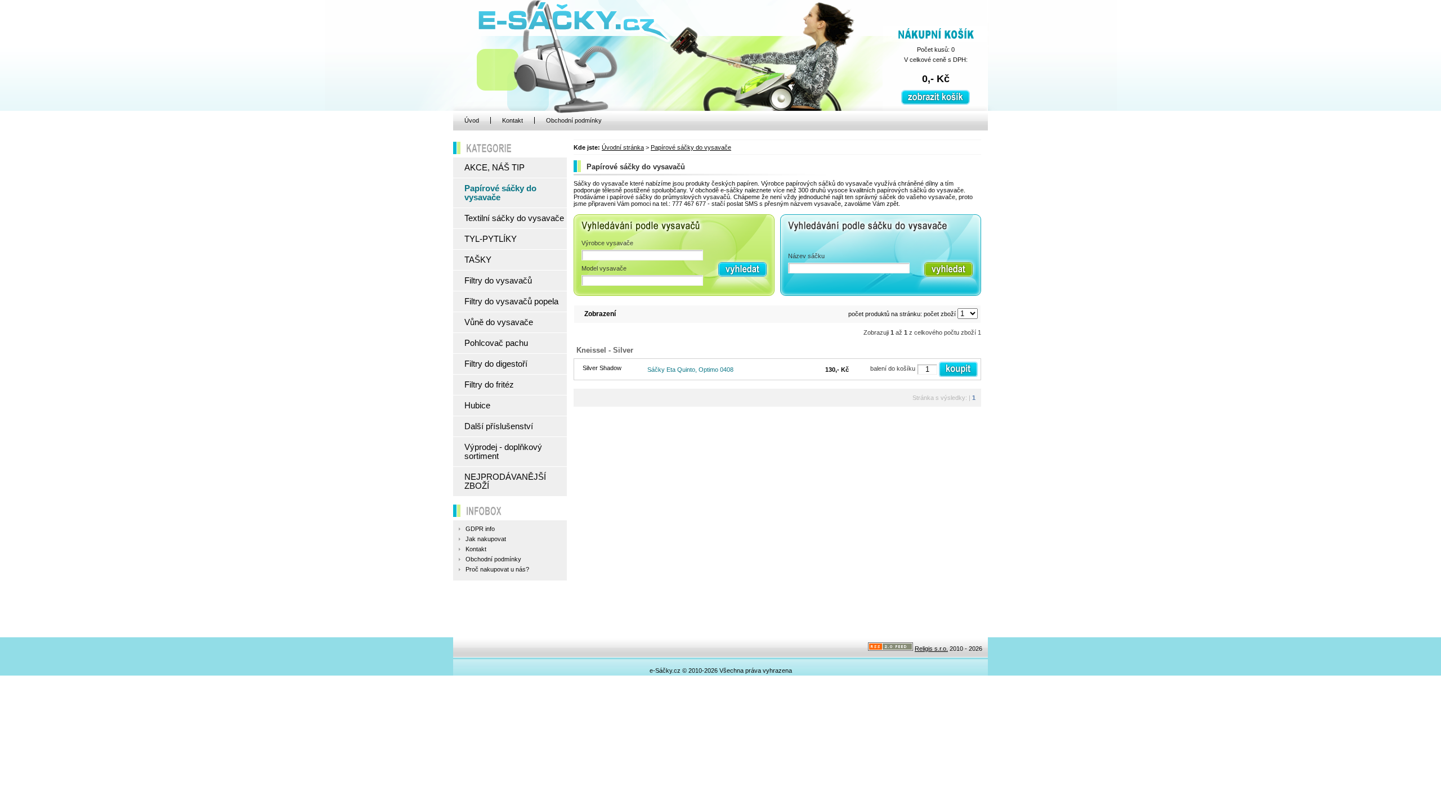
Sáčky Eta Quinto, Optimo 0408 (690, 369)
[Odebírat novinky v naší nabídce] (890, 648)
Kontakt (512, 120)
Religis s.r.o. (931, 648)
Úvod (471, 120)
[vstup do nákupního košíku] (935, 102)
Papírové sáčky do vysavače (691, 147)
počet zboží (940, 313)
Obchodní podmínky (574, 120)
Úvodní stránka (623, 147)
